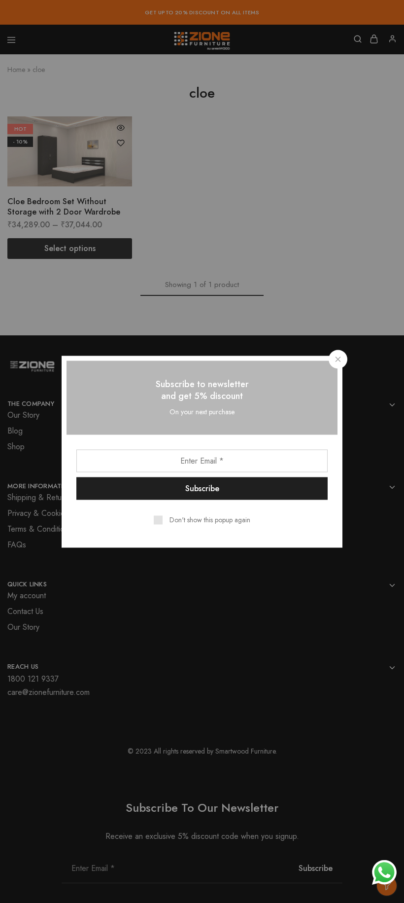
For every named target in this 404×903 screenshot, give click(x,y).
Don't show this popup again (209, 519)
